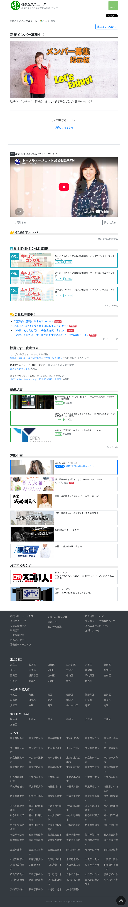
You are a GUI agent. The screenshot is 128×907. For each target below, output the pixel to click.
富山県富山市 (36, 840)
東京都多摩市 (92, 747)
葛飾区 (107, 664)
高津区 (69, 719)
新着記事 (15, 630)
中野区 (13, 680)
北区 (12, 670)
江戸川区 (71, 664)
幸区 (50, 719)
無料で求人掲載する (108, 239)
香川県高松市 (17, 879)
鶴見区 (107, 699)
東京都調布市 (111, 747)
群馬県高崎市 (55, 796)
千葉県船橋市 (17, 786)
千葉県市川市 (36, 776)
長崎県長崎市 (36, 889)
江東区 (32, 670)
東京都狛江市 (55, 747)
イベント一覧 (111, 305)
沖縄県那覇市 (73, 889)
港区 (68, 680)
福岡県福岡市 (73, 879)
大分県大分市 (55, 889)
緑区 (87, 705)
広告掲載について (94, 616)
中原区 (107, 719)
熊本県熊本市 (111, 879)
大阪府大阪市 (111, 859)
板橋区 (51, 664)
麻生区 (13, 719)
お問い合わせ (92, 630)
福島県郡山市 (36, 834)
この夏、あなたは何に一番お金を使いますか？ (43, 330)
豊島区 (107, 675)
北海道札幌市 (73, 825)
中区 (31, 705)
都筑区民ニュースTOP (22, 616)
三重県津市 (16, 849)
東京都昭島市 (17, 738)
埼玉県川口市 (55, 786)
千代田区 (89, 675)
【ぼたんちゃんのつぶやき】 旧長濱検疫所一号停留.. (36, 379)
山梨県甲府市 (17, 859)
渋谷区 (69, 670)
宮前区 (13, 724)
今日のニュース (18, 620)
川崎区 (32, 719)
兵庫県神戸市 (36, 859)
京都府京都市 (73, 859)
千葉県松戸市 (36, 786)
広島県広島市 (17, 874)
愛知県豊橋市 (73, 840)
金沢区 (107, 694)
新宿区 (88, 670)
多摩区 (88, 719)
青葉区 (13, 694)
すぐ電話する (19, 222)
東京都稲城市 (36, 738)
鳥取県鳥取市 (73, 874)
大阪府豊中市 (55, 864)
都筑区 (13, 20)
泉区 (50, 694)
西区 (50, 705)
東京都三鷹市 (92, 767)
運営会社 (52, 621)
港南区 (13, 699)
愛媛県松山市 (111, 874)
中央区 (69, 675)
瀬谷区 (69, 699)
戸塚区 (13, 705)
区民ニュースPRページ (97, 625)
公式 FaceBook (56, 617)
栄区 (50, 699)
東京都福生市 (55, 767)
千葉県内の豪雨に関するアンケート (37, 321)
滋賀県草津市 (92, 864)
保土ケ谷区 (72, 705)
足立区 (13, 664)
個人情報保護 (55, 626)
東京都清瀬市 (73, 738)
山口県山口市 (92, 874)
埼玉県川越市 (73, 786)
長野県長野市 (55, 849)
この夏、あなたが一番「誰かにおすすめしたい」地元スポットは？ (55, 334)
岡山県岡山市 (55, 874)
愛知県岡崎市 (55, 840)
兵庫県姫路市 (55, 859)
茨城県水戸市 (73, 796)
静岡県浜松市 (111, 849)
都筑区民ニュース (33, 4)
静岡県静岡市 (73, 849)
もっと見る (112, 446)
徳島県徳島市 (36, 879)
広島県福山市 (36, 874)
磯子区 (69, 694)
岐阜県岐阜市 (111, 840)
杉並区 (107, 670)
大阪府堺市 (35, 864)
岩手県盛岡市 (92, 825)
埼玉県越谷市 (92, 786)
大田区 (88, 664)
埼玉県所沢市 (17, 796)
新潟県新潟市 (17, 840)
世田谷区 (33, 675)
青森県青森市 (17, 834)
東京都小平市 (36, 747)
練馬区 (32, 680)
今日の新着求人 (18, 625)
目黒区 (88, 680)
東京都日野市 (17, 767)
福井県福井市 (92, 834)
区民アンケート (18, 639)
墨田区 (13, 675)
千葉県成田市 (111, 776)
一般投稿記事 (17, 635)
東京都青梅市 (55, 738)
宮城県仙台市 (55, 834)
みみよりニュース (28, 20)
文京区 (51, 680)
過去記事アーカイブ (20, 644)
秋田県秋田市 (111, 825)
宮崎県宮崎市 (17, 889)
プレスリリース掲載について (100, 620)
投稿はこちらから (106, 26)
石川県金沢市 (111, 834)
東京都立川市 (73, 747)
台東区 (51, 675)
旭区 (31, 694)
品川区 (51, 670)
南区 (106, 705)
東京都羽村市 (55, 757)
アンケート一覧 (110, 339)
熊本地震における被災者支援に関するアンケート (45, 325)
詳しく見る (110, 222)
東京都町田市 (73, 767)
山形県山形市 (73, 834)
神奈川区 (89, 694)
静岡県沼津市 (92, 849)
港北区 (32, 699)
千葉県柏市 (53, 776)
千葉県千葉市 (92, 776)
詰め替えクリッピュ (20, 368)
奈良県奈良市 (92, 859)
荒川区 (32, 664)
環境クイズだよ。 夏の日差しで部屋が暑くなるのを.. (36, 357)
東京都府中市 (36, 767)
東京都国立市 (92, 738)
